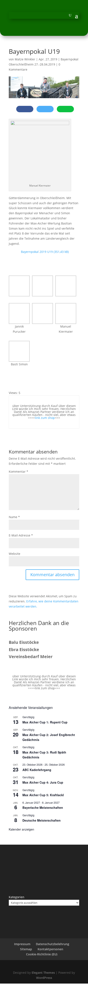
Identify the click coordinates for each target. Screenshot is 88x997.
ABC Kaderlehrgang (36, 770)
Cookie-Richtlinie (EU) (41, 954)
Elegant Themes (43, 973)
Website (14, 554)
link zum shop (45, 418)
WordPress (44, 978)
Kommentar (18, 471)
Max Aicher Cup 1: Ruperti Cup (44, 722)
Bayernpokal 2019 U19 (37, 252)
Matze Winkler (25, 59)
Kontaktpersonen (50, 949)
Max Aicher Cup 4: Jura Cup (42, 782)
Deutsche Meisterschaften (41, 820)
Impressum (22, 944)
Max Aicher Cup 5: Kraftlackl (43, 795)
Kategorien (16, 897)
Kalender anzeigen (21, 829)
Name (14, 517)
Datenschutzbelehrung (52, 944)
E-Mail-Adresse (21, 535)
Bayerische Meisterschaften (42, 807)
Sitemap (26, 949)
